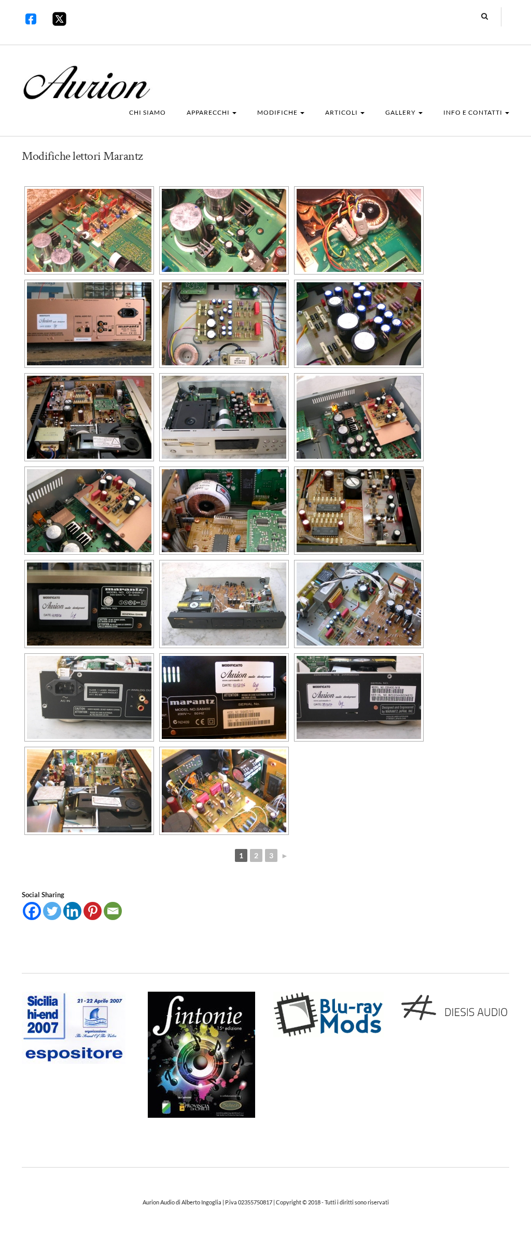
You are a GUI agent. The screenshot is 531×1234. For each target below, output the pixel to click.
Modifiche (278, 112)
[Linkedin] (72, 911)
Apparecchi (209, 112)
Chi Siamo (147, 112)
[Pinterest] (92, 911)
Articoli (342, 112)
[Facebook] (32, 911)
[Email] (113, 911)
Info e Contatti (473, 112)
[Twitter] (52, 911)
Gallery (401, 112)
